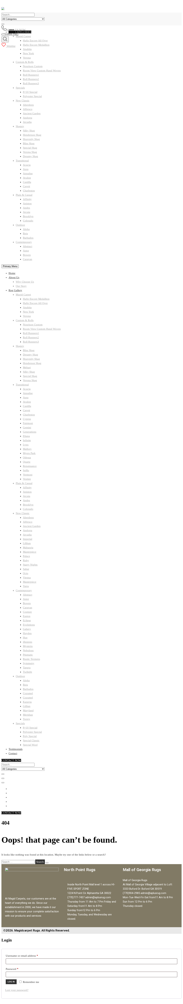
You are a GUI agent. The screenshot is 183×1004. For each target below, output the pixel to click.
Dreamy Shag (30, 156)
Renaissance (30, 466)
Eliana (26, 436)
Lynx (26, 444)
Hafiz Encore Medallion (36, 298)
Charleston (29, 190)
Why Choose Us (25, 281)
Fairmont (28, 423)
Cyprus (27, 418)
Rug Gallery (15, 290)
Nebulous (28, 650)
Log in (11, 982)
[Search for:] (18, 861)
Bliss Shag (28, 143)
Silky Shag (29, 130)
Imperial (27, 539)
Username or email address (27, 955)
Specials (20, 87)
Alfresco (27, 109)
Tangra (27, 667)
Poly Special (30, 736)
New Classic (22, 100)
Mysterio (28, 646)
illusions (27, 641)
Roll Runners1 (31, 74)
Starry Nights (30, 564)
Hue (25, 637)
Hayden (27, 633)
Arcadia (27, 122)
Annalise (28, 173)
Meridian (28, 714)
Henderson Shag (32, 134)
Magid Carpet (23, 294)
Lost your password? (16, 990)
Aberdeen (28, 104)
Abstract (27, 246)
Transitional (22, 160)
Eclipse (27, 620)
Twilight (27, 671)
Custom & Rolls (25, 62)
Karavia (27, 701)
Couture (27, 611)
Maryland (28, 710)
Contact (13, 753)
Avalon (27, 177)
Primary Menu (10, 266)
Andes (26, 207)
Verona (27, 57)
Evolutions (29, 624)
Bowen (27, 255)
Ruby (26, 560)
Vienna (27, 577)
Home (12, 273)
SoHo (26, 470)
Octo (25, 573)
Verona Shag (30, 152)
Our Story (21, 286)
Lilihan (27, 543)
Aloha (26, 229)
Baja (25, 233)
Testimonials (16, 749)
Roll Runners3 (31, 83)
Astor (26, 250)
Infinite (27, 440)
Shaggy (20, 126)
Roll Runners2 (31, 79)
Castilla (27, 182)
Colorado (28, 220)
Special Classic (31, 740)
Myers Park (29, 453)
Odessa (27, 457)
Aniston (27, 203)
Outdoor (20, 224)
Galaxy (27, 629)
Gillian (26, 706)
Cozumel (28, 693)
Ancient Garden (32, 113)
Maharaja (28, 547)
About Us (14, 277)
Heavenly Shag (31, 139)
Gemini (27, 427)
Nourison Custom (33, 66)
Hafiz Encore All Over (35, 303)
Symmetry (28, 663)
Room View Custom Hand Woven (42, 70)
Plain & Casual (24, 194)
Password (17, 968)
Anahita (27, 49)
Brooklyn (28, 216)
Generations (29, 431)
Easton (26, 616)
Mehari (27, 367)
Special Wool (30, 744)
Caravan (27, 259)
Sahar (26, 569)
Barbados (28, 237)
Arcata (26, 212)
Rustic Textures (31, 659)
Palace (26, 556)
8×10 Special (30, 92)
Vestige (27, 479)
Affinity (27, 199)
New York (28, 53)
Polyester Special (32, 96)
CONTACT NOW (11, 760)
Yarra (26, 586)
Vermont (27, 474)
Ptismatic (28, 654)
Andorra (27, 117)
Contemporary (24, 242)
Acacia (27, 164)
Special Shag (30, 147)
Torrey (26, 719)
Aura (25, 169)
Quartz (26, 461)
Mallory (27, 449)
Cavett (26, 186)
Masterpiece (29, 551)
